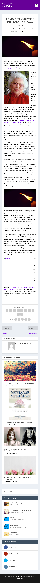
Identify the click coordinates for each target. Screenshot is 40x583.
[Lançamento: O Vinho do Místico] (6, 511)
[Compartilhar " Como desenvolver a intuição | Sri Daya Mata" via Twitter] (11, 310)
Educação (19, 527)
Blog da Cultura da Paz (19, 29)
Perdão (11, 518)
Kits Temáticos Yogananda (18, 503)
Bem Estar (19, 534)
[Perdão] (6, 519)
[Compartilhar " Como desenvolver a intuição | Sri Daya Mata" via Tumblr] (18, 310)
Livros (12, 31)
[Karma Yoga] (6, 534)
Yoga (16, 31)
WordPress (20, 578)
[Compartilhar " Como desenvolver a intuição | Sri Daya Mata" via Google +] (14, 310)
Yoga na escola (14, 525)
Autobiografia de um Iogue (11, 68)
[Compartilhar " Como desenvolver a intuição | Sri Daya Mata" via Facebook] (7, 310)
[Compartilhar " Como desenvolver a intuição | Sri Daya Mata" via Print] (22, 314)
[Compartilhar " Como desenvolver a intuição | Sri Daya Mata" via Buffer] (29, 310)
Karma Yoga (13, 533)
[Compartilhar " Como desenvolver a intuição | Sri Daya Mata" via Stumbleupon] (33, 310)
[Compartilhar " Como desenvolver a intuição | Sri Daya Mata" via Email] (18, 314)
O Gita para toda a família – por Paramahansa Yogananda (15, 450)
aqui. (34, 296)
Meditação (20, 519)
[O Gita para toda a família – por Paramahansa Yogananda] (20, 436)
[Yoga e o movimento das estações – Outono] (20, 371)
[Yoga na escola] (6, 526)
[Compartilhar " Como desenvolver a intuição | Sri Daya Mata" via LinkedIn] (25, 310)
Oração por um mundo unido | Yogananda (19, 422)
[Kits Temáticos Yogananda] (6, 504)
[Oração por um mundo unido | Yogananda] (20, 404)
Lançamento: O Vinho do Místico (20, 510)
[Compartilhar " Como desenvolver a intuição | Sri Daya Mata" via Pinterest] (22, 310)
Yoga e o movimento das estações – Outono (19, 383)
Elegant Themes (20, 576)
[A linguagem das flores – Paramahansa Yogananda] (20, 465)
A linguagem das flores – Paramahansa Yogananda (17, 478)
